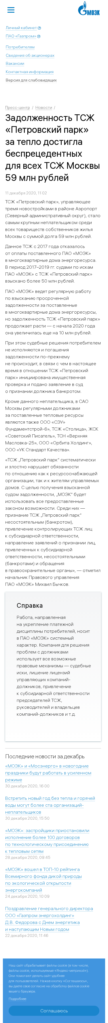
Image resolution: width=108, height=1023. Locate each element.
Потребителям (20, 47)
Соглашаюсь (54, 1010)
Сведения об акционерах (30, 55)
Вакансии (15, 63)
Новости (43, 107)
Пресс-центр (17, 107)
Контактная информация (30, 71)
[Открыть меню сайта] (11, 9)
